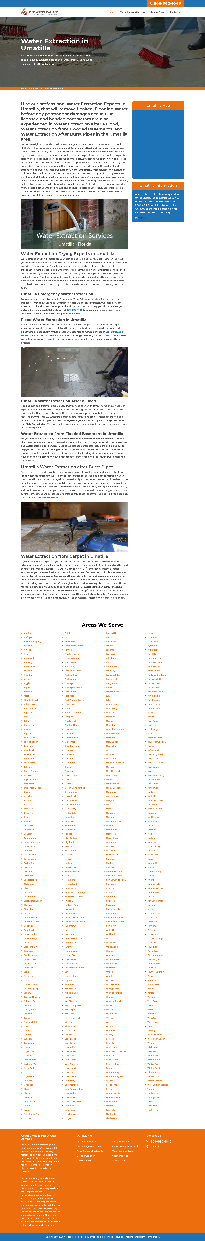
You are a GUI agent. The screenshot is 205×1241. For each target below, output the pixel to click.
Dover (27, 1030)
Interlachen (71, 942)
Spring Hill (152, 863)
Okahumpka (112, 959)
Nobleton (111, 896)
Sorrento (151, 850)
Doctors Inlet (30, 1022)
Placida (151, 633)
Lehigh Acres (112, 658)
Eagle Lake (29, 1051)
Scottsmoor (153, 817)
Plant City (152, 637)
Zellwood (152, 1105)
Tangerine (152, 934)
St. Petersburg (154, 871)
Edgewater (29, 1076)
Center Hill (29, 867)
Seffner (151, 825)
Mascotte (111, 746)
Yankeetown (153, 1093)
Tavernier (152, 946)
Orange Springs (114, 992)
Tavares (151, 942)
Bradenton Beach (32, 787)
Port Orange (153, 683)
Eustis (26, 1110)
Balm (26, 721)
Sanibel (151, 796)
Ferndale (69, 649)
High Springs (71, 838)
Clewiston (29, 909)
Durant (27, 1047)
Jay (66, 972)
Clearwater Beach (33, 900)
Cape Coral (29, 846)
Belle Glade (29, 737)
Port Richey (153, 687)
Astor (26, 695)
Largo (68, 1118)
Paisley (109, 1034)
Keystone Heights (74, 1018)
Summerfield (153, 884)
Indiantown (70, 926)
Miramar (110, 817)
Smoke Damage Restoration (126, 1146)
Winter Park (153, 1076)
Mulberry (110, 846)
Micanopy (111, 792)
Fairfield (69, 633)
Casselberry (30, 859)
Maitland (110, 712)
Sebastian (152, 821)
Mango (109, 721)
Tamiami (151, 926)
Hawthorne (70, 825)
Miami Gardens (113, 787)
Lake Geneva (71, 1064)
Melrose (110, 767)
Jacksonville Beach (74, 967)
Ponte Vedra (153, 670)
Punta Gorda (154, 704)
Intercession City (73, 938)
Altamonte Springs (33, 641)
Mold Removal (84, 1160)
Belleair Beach (31, 741)
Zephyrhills (152, 1110)
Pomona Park (154, 658)
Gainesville (70, 729)
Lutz (108, 700)
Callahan (28, 825)
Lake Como (70, 1059)
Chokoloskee (30, 880)
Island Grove (71, 955)
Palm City (111, 1055)
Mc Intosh (111, 754)
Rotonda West (154, 737)
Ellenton (28, 1097)
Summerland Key (156, 888)
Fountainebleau (73, 712)
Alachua (28, 633)
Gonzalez (69, 758)
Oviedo (109, 1018)
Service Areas (157, 12)
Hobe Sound (71, 850)
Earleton (28, 1055)
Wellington (152, 1030)
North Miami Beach (115, 917)
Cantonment (30, 838)
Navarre (110, 867)
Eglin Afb (28, 1080)
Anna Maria (29, 658)
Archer (27, 679)
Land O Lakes (71, 1114)
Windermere (153, 1059)
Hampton (69, 817)
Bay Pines (28, 733)
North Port (111, 926)
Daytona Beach (31, 984)
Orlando (110, 997)
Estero (27, 1105)
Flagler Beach (72, 654)
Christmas (29, 884)
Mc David (110, 750)
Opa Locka (111, 976)
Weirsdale (152, 1022)
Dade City (28, 967)
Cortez (27, 942)
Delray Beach (30, 1009)
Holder (68, 854)
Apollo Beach (30, 666)
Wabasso (152, 1005)
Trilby (150, 976)
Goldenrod (70, 754)
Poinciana (152, 649)
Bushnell (28, 821)
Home (111, 12)
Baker (26, 716)
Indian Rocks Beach (75, 921)
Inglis (67, 930)
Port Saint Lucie (155, 691)
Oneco (109, 972)
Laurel (109, 637)
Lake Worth (70, 1097)
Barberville (29, 725)
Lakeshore (70, 1110)
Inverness (70, 946)
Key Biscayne (71, 1001)
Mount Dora (112, 842)
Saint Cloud (153, 758)
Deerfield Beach (32, 997)
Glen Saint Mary (73, 746)
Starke (150, 875)
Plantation (152, 641)
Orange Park (112, 988)
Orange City (112, 980)
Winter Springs (154, 1080)
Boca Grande (30, 758)
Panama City (112, 1072)
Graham (69, 771)
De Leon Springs (32, 988)
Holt (67, 875)
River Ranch (153, 721)
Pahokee (110, 1030)
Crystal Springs (31, 963)
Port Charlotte (154, 679)
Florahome (70, 662)
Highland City (71, 842)
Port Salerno (153, 695)
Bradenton (29, 783)
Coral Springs (30, 938)
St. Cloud (151, 867)
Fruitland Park (72, 725)
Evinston (28, 1118)
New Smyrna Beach (116, 880)
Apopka (28, 670)
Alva (26, 654)
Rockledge (152, 729)
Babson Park (30, 708)
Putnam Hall (153, 708)
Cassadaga (30, 854)
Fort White (70, 704)
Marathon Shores (115, 729)
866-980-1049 (167, 3)
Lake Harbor (71, 1072)
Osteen (110, 1009)
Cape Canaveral (32, 842)
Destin (27, 1018)
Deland (27, 1005)
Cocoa (27, 913)
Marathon (111, 725)
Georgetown (71, 737)
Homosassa (71, 888)
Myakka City (112, 854)
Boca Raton (30, 762)
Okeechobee (112, 963)
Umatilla (33, 88)
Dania (26, 972)
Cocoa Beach (31, 917)
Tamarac (152, 921)
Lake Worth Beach (74, 1101)
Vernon (151, 997)
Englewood (29, 1101)
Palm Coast (112, 1059)
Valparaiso (153, 984)
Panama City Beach (116, 1076)
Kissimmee (70, 1026)
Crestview (29, 951)
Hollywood (70, 867)
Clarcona (28, 892)
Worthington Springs (157, 1084)
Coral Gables (30, 934)
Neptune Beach (114, 871)
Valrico (151, 988)
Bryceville (28, 813)
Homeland (70, 880)
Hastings (69, 821)
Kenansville (70, 988)
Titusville (151, 967)
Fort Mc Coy (71, 675)
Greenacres (71, 792)
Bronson (28, 800)
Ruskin (150, 746)
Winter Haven (154, 1072)
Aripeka (27, 687)
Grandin (69, 779)
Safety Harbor (154, 750)
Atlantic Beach (31, 700)
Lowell (109, 687)
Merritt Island (113, 771)
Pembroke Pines (114, 1093)
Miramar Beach (114, 821)
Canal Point (29, 829)
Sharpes (151, 842)
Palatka (110, 1038)
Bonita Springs (31, 771)
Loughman (111, 683)
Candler (28, 833)
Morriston (111, 833)
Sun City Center (155, 900)
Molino (109, 825)
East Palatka (30, 1059)
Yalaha (151, 1089)
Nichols (110, 892)
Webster (151, 1018)
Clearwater (29, 896)
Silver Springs (154, 846)
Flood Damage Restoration (90, 1151)
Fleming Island (72, 658)
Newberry (111, 884)
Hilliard (68, 846)
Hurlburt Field (71, 905)
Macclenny (111, 708)
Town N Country (155, 972)
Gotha (68, 767)
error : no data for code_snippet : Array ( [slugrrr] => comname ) (124, 1236)
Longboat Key (113, 675)
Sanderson (152, 787)
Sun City (151, 896)
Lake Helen (70, 1076)
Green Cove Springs (75, 787)
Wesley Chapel (155, 1034)
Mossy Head (112, 838)
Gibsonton (70, 741)
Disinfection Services (87, 1141)
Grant (68, 783)
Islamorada (71, 951)
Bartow (27, 729)
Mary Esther (112, 741)
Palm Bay (110, 1043)
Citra (26, 888)
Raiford (151, 712)
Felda (67, 637)
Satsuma (151, 813)
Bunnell (27, 817)
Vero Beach (153, 1001)
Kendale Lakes (72, 992)
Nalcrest (110, 859)
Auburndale (30, 704)
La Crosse (70, 1030)
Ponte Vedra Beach (157, 675)
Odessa (110, 955)
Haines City (70, 808)
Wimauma (152, 1055)
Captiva (28, 850)
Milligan (110, 800)
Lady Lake (70, 1043)
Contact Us (176, 12)
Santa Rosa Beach (156, 800)
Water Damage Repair (123, 1151)
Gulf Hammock (72, 804)
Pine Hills (110, 1110)
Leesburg (110, 654)
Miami (109, 779)
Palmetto (110, 1068)
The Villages (153, 959)
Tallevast (152, 917)
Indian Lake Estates (74, 917)
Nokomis (110, 905)
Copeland (29, 930)
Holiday (69, 859)
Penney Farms (113, 1097)
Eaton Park (29, 1068)
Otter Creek (112, 1013)
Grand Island (71, 775)
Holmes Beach (72, 871)
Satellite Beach (155, 808)
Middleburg (112, 796)
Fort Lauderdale (73, 670)
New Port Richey (114, 875)
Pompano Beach (155, 662)
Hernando (70, 829)
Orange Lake (112, 984)
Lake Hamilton (72, 1068)
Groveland (70, 796)
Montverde (111, 829)
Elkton (27, 1093)
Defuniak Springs (32, 1001)
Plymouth (152, 645)
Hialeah (69, 833)
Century (28, 871)
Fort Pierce (70, 695)
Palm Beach (112, 1047)
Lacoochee (70, 1038)
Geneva (69, 733)
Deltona (28, 1013)
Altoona (28, 645)
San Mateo (152, 783)
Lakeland (69, 1105)
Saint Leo (151, 771)
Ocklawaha (112, 946)
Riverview (152, 725)
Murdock (110, 850)
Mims (108, 808)
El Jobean (28, 1084)
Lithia (108, 662)
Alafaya (28, 637)
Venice (150, 992)
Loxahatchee (112, 691)
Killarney (69, 1022)
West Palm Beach (156, 1038)
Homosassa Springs (75, 892)
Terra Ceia (152, 951)
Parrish (109, 1080)
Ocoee (109, 951)
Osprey (110, 1005)
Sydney (151, 909)
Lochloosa (111, 666)
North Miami (112, 913)
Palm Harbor (112, 1064)
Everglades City (31, 1114)
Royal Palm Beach (156, 741)
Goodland (70, 762)
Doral (26, 1026)
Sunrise (151, 905)
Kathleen (69, 984)
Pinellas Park (112, 1118)
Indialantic (70, 913)
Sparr (150, 859)
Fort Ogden (70, 691)
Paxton (109, 1089)
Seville (150, 833)
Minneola (110, 813)
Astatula (28, 691)
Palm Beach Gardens (117, 1051)
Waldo (150, 1009)
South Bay (152, 854)
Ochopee (111, 942)
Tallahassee (153, 913)
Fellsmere (70, 641)
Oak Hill (110, 930)
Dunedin (28, 1038)
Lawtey (109, 645)
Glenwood (70, 750)
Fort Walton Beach (74, 700)
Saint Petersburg (155, 775)
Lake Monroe (71, 1084)
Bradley (27, 792)
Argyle (27, 683)
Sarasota (152, 804)
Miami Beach (112, 783)
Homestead (71, 884)
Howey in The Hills (74, 896)
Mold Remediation (86, 1155)
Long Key (110, 670)
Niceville (110, 888)
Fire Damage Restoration (89, 1146)
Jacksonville (71, 963)
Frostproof (70, 721)
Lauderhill (111, 633)
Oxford (109, 1022)
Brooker (28, 804)
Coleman (28, 926)
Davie (26, 980)
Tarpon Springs (155, 938)
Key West (69, 1013)
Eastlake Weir (30, 1064)
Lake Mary (70, 1080)
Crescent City (30, 946)
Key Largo (70, 1009)
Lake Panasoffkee (74, 1089)
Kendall (69, 997)
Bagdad (28, 712)
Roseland (152, 733)
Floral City (70, 666)
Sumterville (153, 892)
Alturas (27, 649)
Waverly (151, 1013)
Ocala (109, 938)
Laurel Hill (111, 641)
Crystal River (30, 959)
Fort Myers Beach (73, 687)
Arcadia (28, 675)
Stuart (150, 880)
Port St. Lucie (153, 700)
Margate (110, 737)
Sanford (151, 792)
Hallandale (70, 813)
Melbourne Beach (115, 762)
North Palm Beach (115, 921)
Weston (151, 1043)
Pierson (110, 1105)
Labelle (68, 1034)
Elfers (26, 1089)
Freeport (69, 716)
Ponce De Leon (154, 666)
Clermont (28, 905)
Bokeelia (28, 767)
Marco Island (113, 733)
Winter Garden (154, 1068)
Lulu (108, 695)
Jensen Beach (72, 976)
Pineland (110, 1114)
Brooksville (29, 808)
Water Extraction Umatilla (53, 88)
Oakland (110, 934)
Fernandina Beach (74, 645)
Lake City (69, 1055)
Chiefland (28, 875)
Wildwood (152, 1047)
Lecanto (110, 649)
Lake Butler (70, 1051)
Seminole (152, 829)
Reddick (151, 716)
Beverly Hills (30, 750)
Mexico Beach (113, 775)
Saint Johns (153, 767)
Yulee (150, 1101)
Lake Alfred (70, 1047)
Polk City (151, 654)
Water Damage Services (132, 12)
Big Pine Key (29, 754)
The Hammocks (155, 955)
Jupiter (68, 980)
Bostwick (28, 775)
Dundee (27, 1034)
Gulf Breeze (71, 800)
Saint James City (155, 762)
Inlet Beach (70, 934)
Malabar (110, 716)
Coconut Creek (31, 921)
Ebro (26, 1072)
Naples (109, 863)
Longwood (111, 679)
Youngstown (153, 1097)
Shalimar (151, 838)
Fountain (69, 708)
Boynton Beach (31, 779)
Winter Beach (154, 1064)
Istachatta (70, 959)
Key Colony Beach (74, 1005)
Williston (151, 1051)
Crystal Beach (31, 955)
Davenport (29, 976)
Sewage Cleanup (120, 1141)
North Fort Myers (114, 909)
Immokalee (70, 909)
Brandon (28, 796)
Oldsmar (110, 967)
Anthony (28, 662)
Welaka (151, 1026)
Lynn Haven (112, 704)
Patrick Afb (111, 1084)
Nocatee (110, 900)
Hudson (69, 900)
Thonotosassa (154, 963)
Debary (27, 992)
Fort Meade (70, 679)
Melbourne (111, 758)
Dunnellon (29, 1043)
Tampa (151, 930)
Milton (109, 804)
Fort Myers (70, 683)
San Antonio (153, 779)
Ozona (109, 1026)
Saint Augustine (155, 754)
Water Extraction (120, 1155)
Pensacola (111, 1101)
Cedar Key (29, 863)
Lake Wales (70, 1093)
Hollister (69, 863)
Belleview (28, 746)
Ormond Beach (114, 1001)
